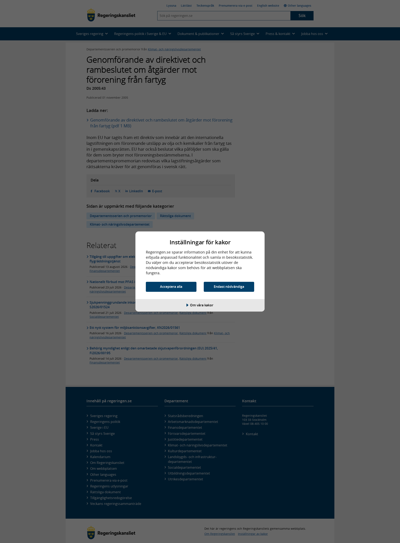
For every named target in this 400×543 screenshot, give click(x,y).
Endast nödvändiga (229, 286)
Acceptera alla (171, 286)
